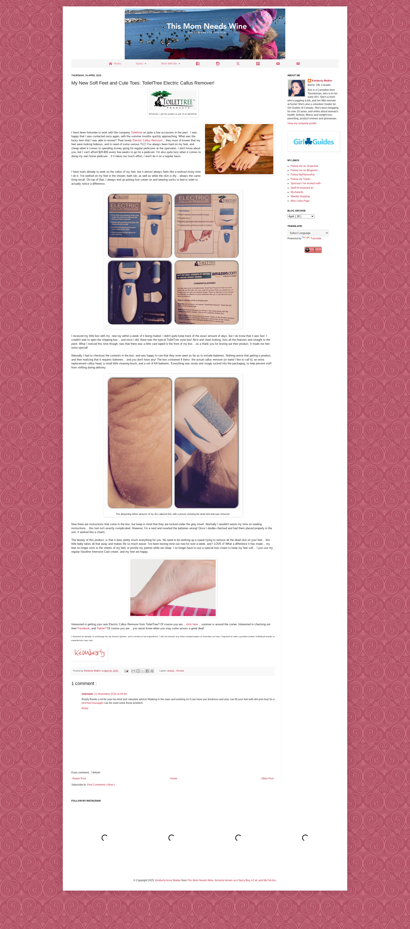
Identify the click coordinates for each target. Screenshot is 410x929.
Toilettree (136, 132)
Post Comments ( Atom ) (101, 784)
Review (180, 670)
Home (173, 778)
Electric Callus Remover (147, 140)
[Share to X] (143, 671)
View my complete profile (301, 123)
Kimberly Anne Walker (168, 880)
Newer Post (79, 778)
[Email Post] (126, 670)
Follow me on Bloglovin (304, 170)
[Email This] (133, 671)
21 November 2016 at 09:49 (110, 693)
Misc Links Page (300, 200)
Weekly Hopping (300, 196)
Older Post (267, 778)
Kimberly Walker (322, 80)
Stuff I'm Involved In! (302, 187)
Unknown (87, 693)
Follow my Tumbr (300, 179)
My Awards (297, 192)
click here (192, 624)
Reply (85, 708)
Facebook (84, 628)
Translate (315, 238)
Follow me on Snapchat (304, 166)
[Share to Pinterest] (152, 671)
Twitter (101, 628)
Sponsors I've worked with (306, 183)
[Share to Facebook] (147, 671)
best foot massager (93, 702)
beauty (171, 670)
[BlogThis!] (138, 671)
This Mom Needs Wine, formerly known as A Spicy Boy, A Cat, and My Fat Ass (231, 880)
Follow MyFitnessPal (303, 174)
